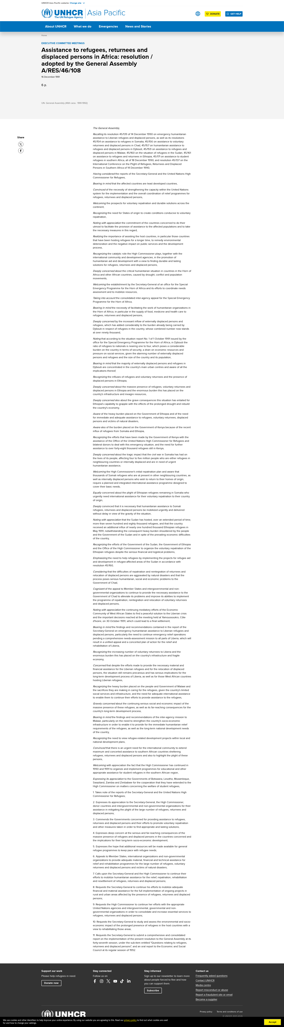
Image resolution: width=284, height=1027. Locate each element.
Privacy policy (206, 1011)
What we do (82, 26)
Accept (272, 1022)
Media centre (203, 985)
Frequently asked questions (211, 975)
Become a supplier (206, 999)
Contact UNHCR (205, 980)
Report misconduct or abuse (212, 990)
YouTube (115, 981)
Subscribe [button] (153, 990)
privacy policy (130, 1020)
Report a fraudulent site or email (214, 994)
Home (44, 35)
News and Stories (138, 26)
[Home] (62, 13)
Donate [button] (215, 14)
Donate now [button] (51, 983)
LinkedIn (129, 981)
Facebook (95, 981)
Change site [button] (75, 2)
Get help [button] (235, 14)
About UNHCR (55, 26)
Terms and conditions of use (230, 1011)
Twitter (108, 981)
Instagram (102, 981)
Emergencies (108, 26)
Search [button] (188, 13)
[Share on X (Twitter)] (20, 144)
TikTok (122, 981)
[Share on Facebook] (20, 150)
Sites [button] (197, 13)
